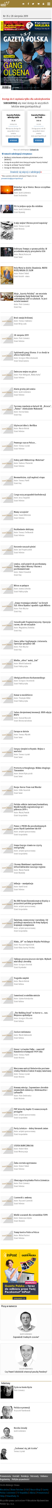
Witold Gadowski (25, 663)
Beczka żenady (20, 1428)
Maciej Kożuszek (25, 254)
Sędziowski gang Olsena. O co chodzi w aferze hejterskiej (31, 353)
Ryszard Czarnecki (25, 1200)
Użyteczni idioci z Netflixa (25, 425)
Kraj (19, 307)
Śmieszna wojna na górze (25, 371)
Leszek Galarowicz (26, 1369)
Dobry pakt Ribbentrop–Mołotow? (29, 460)
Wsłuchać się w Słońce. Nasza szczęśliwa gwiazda (32, 188)
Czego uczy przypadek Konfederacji (30, 494)
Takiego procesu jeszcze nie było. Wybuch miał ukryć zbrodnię (32, 960)
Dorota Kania (24, 412)
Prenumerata (5, 1476)
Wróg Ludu (22, 324)
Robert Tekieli (24, 273)
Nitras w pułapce (21, 585)
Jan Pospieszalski (25, 549)
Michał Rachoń (24, 1235)
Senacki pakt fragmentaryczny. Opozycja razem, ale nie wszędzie (32, 623)
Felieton (21, 341)
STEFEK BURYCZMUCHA (23, 1145)
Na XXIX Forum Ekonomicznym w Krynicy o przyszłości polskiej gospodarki (32, 902)
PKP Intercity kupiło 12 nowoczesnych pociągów (30, 1110)
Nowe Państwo (17, 1489)
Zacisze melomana (22, 1032)
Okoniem (21, 1221)
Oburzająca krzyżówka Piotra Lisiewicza (31, 1180)
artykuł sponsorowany (27, 831)
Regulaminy (5, 1479)
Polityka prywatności (20, 1479)
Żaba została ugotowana (25, 1163)
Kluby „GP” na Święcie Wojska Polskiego (32, 941)
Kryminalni (22, 967)
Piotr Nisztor (24, 608)
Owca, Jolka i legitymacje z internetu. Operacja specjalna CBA (30, 642)
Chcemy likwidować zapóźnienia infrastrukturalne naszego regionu (29, 865)
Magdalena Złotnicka (26, 627)
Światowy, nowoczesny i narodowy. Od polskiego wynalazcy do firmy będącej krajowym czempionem (31, 922)
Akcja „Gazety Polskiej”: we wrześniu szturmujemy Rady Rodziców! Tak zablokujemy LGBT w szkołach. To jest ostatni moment (30, 297)
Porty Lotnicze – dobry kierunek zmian (31, 1128)
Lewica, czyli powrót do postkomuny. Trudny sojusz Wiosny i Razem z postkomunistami (30, 566)
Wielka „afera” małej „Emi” (26, 660)
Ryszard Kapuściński (26, 945)
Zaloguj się (34, 150)
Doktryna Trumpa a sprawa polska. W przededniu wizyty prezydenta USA (30, 250)
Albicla (32, 1492)
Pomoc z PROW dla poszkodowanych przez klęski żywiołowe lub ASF (30, 827)
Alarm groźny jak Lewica (24, 389)
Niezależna (4, 1489)
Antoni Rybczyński (25, 773)
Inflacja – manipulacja (23, 883)
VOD (27, 1489)
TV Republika (22, 1492)
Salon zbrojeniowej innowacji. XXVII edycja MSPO (32, 713)
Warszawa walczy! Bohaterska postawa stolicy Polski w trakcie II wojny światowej (32, 1069)
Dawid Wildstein (25, 515)
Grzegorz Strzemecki (26, 681)
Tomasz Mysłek (24, 734)
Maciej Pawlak (24, 812)
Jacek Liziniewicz (25, 193)
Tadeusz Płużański (26, 463)
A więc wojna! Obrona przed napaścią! (30, 223)
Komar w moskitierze (23, 695)
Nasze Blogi (36, 1489)
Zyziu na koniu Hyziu (23, 1387)
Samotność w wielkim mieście (27, 995)
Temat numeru (23, 361)
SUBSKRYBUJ (10, 103)
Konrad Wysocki (25, 718)
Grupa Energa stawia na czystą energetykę (28, 846)
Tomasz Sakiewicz (25, 321)
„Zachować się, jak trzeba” (26, 1448)
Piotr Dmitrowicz (25, 1095)
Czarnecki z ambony (23, 1197)
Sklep (2, 1496)
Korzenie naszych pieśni (24, 546)
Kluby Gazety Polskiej (26, 947)
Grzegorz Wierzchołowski (28, 358)
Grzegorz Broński (25, 964)
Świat (20, 257)
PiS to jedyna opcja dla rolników (28, 206)
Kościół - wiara (23, 276)
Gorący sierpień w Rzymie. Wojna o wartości (29, 750)
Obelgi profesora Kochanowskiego (29, 677)
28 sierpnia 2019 (21, 335)
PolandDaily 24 (12, 1496)
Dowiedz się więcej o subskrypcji (26, 171)
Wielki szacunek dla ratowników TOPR (31, 1215)
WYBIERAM (13, 140)
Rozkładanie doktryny (24, 529)
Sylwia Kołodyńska (26, 998)
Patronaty (34, 1476)
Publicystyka (23, 591)
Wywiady (21, 212)
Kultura (21, 984)
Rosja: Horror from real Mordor (27, 787)
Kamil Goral (23, 886)
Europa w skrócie (21, 731)
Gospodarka (22, 815)
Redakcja (25, 1476)
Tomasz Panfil (24, 480)
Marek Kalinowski (25, 1035)
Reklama (44, 1476)
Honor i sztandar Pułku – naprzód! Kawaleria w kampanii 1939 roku (29, 1050)
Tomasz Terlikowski (26, 532)
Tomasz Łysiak (24, 226)
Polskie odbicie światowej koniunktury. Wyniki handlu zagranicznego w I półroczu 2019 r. (31, 807)
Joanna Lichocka (25, 588)
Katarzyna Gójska (25, 1218)
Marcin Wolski (24, 428)
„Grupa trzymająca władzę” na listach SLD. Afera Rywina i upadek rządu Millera (32, 604)
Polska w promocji (22, 1407)
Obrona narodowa (25, 721)
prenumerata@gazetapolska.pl (12, 178)
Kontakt (16, 1476)
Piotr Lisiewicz (24, 304)
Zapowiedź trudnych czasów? (26, 1337)
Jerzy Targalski (24, 498)
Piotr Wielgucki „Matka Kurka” (30, 375)
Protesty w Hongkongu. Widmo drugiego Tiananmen (32, 769)
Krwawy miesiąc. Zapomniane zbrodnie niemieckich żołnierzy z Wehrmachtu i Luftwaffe (31, 1090)
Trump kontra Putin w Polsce (26, 1232)
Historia (21, 229)
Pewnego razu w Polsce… (25, 442)
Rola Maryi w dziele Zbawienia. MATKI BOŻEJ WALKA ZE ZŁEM (30, 269)
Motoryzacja (23, 1151)
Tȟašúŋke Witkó (24, 698)
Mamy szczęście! (21, 512)
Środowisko (22, 195)
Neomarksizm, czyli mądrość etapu (29, 477)
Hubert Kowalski (25, 572)
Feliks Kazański (24, 790)
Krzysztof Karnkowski (22, 1410)
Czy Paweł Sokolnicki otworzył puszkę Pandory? (26, 1371)
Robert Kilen (23, 1149)
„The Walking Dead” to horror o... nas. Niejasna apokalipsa (31, 1014)
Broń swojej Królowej (23, 317)
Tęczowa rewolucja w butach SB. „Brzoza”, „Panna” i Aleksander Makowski (32, 407)
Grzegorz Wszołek (25, 1018)
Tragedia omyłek (21, 978)
